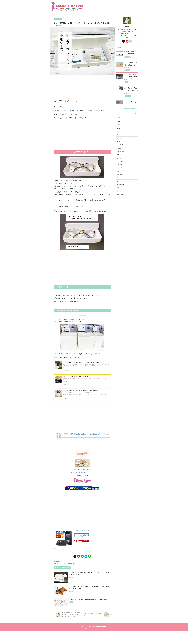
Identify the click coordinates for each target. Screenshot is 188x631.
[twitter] (74, 556)
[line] (89, 556)
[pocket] (82, 556)
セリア (56, 563)
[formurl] (130, 41)
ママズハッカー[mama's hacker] (94, 626)
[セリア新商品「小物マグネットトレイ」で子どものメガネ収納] (85, 556)
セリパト (60, 563)
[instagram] (127, 41)
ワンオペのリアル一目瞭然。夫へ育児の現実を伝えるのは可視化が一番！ (88, 599)
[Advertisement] (82, 87)
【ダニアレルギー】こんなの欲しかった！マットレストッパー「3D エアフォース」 (131, 64)
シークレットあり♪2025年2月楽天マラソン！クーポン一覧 (131, 102)
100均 (56, 561)
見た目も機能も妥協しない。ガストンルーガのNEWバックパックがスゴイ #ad (131, 76)
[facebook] (78, 556)
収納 (59, 561)
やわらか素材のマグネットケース (63, 110)
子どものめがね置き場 (70, 563)
